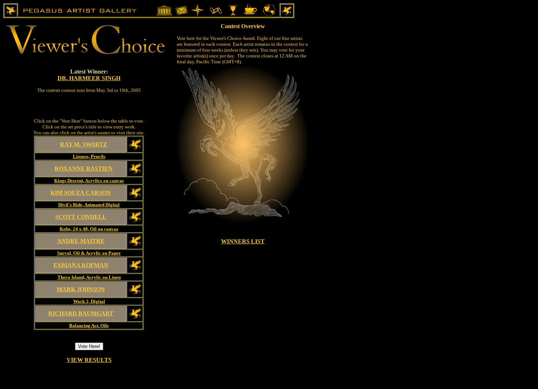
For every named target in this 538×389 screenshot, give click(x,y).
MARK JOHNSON (81, 289)
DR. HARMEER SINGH (88, 78)
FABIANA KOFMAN (80, 265)
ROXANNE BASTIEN (84, 168)
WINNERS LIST (243, 241)
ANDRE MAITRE (81, 241)
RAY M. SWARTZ (83, 144)
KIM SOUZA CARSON (81, 193)
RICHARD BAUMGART (80, 313)
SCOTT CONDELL (81, 217)
